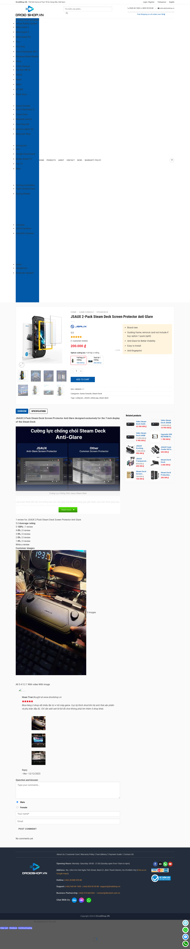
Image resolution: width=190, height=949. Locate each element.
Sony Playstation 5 (25, 109)
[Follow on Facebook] (155, 864)
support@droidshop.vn (110, 886)
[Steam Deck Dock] (155, 462)
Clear (117, 350)
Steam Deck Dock (166, 461)
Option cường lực (78, 353)
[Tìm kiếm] (66, 13)
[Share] (19, 932)
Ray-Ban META (23, 70)
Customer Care (73, 854)
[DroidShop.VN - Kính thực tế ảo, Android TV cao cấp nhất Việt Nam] (30, 11)
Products (51, 160)
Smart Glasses (23, 66)
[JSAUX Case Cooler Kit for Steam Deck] (155, 449)
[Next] (62, 339)
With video (33, 684)
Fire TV (19, 163)
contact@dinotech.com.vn (108, 893)
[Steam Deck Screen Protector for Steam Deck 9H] (130, 475)
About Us (61, 854)
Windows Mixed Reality (27, 56)
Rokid (18, 79)
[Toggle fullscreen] (11, 932)
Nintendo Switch (24, 119)
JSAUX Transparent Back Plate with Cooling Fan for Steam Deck (142, 460)
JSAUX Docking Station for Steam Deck (141, 447)
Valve (18, 61)
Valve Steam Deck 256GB (166, 421)
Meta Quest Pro (23, 37)
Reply (24, 770)
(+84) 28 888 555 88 (73, 880)
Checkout (13, 928)
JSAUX (87, 398)
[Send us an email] (160, 864)
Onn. (18, 149)
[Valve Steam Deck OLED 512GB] (130, 424)
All (17, 684)
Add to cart (82, 379)
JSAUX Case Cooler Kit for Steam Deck (166, 448)
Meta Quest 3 (22, 32)
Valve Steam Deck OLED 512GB (141, 422)
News (79, 160)
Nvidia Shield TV (24, 159)
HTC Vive (20, 46)
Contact (71, 160)
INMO (18, 84)
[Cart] (172, 160)
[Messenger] (185, 937)
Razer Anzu (21, 94)
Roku (18, 168)
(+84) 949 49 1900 (73, 886)
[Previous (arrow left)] (2, 944)
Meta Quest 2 (22, 27)
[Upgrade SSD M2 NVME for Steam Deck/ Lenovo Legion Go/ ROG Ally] (155, 436)
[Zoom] (21, 365)
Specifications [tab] (38, 411)
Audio (18, 264)
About (61, 160)
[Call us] (165, 864)
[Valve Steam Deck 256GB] (155, 424)
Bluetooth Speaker (25, 273)
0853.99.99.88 (147, 8)
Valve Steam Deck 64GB (141, 434)
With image (44, 684)
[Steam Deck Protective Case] (155, 475)
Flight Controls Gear (25, 188)
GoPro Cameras (23, 228)
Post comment (27, 829)
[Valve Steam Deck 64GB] (130, 436)
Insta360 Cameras (25, 233)
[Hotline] (185, 944)
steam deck (103, 398)
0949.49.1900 (134, 8)
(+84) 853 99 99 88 (90, 886)
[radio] (78, 360)
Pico (18, 41)
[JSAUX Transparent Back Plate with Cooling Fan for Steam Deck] (130, 462)
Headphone (21, 268)
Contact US (129, 854)
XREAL (19, 74)
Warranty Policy (93, 160)
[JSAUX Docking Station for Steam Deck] (130, 449)
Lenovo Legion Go (25, 129)
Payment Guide (115, 854)
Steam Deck (22, 114)
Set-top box (21, 145)
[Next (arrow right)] (11, 944)
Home (41, 160)
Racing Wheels (23, 193)
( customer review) (79, 341)
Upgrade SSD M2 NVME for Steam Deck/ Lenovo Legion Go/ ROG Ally (166, 435)
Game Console (23, 106)
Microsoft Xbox (23, 134)
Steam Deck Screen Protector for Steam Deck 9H (141, 472)
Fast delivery (101, 854)
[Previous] (22, 339)
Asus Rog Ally (22, 124)
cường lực (79, 398)
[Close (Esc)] (27, 932)
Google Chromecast (25, 154)
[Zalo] (185, 923)
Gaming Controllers (25, 185)
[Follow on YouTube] (170, 864)
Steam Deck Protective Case (166, 474)
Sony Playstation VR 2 (27, 51)
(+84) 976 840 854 (87, 893)
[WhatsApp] (185, 930)
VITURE (19, 89)
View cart (4, 928)
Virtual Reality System (26, 23)
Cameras (20, 225)
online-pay (94, 398)
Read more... (66, 510)
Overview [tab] (22, 411)
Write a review (22, 544)
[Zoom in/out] (2, 932)
